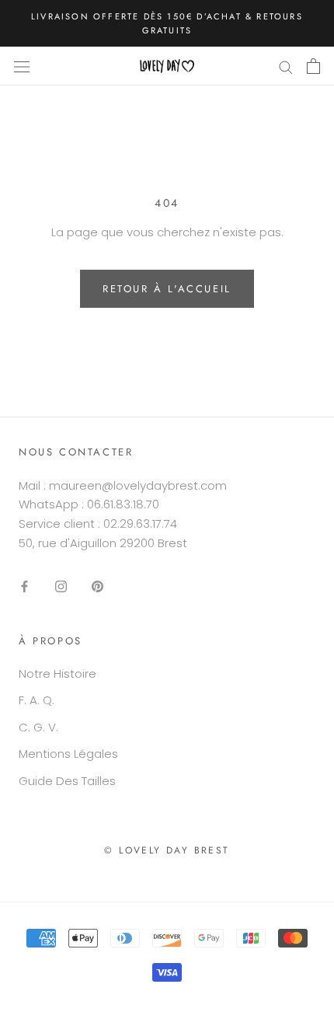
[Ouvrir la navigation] (22, 66)
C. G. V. (38, 727)
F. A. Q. (36, 700)
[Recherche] (286, 66)
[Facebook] (24, 586)
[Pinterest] (97, 586)
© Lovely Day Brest (166, 850)
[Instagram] (61, 586)
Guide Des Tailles (67, 781)
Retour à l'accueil (167, 288)
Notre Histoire (57, 673)
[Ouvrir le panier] (313, 66)
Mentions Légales (68, 753)
